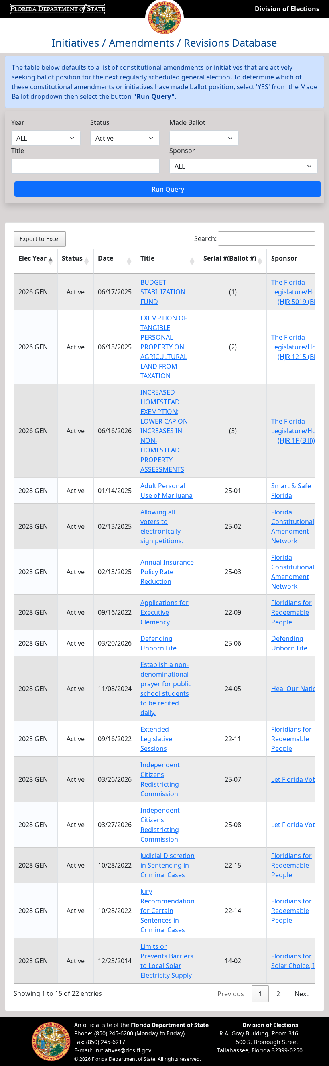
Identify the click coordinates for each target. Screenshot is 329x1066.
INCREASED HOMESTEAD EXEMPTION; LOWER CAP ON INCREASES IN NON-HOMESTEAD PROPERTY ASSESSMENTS (164, 431)
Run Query (168, 189)
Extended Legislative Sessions (156, 739)
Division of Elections (287, 8)
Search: (205, 238)
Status (100, 122)
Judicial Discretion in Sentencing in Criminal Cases (167, 865)
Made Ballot (187, 122)
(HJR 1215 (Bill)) (300, 356)
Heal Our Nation (296, 688)
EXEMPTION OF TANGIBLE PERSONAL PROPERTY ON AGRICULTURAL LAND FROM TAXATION (163, 347)
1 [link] (260, 993)
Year (17, 122)
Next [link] (301, 993)
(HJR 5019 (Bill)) (300, 301)
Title (17, 150)
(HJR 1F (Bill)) (296, 440)
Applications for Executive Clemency (164, 612)
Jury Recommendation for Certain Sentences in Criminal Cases (167, 910)
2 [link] (278, 993)
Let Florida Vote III (298, 824)
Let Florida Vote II (297, 779)
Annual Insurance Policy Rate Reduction (167, 572)
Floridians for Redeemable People (291, 612)
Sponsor (182, 150)
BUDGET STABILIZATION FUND (162, 292)
